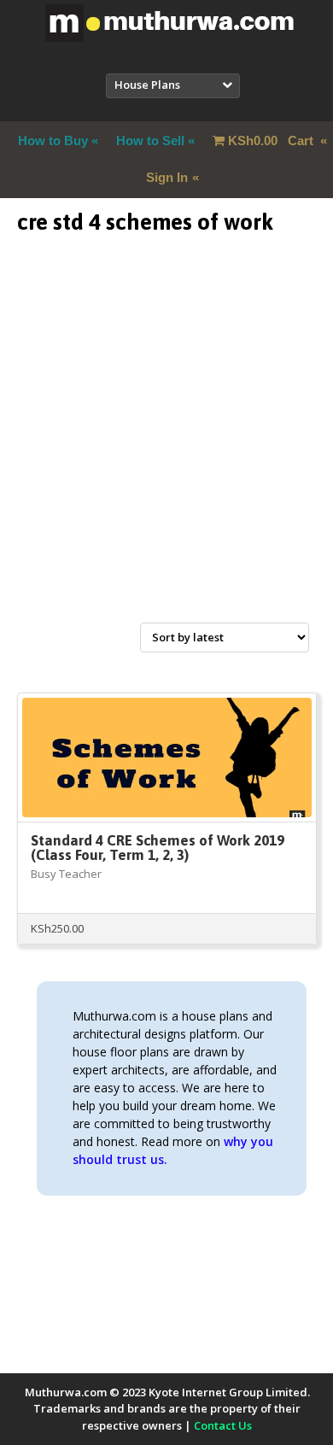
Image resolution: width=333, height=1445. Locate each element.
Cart (272, 140)
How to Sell (150, 140)
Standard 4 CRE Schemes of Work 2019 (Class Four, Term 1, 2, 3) (157, 847)
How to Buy (53, 140)
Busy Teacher (66, 873)
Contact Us (223, 1425)
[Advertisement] (166, 448)
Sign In (167, 177)
